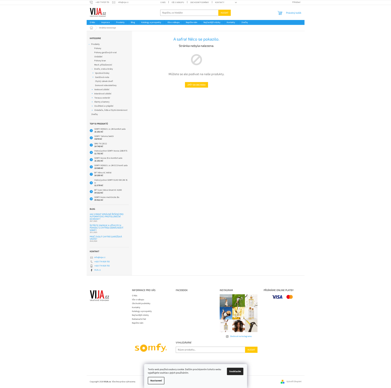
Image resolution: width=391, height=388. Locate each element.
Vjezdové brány (102, 73)
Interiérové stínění (102, 93)
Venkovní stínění (101, 89)
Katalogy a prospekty (142, 311)
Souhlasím (235, 371)
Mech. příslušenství (103, 64)
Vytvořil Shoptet (294, 381)
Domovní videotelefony (106, 85)
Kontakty (219, 2)
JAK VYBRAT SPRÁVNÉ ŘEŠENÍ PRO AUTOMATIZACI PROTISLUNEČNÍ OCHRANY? (106, 216)
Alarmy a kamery (102, 101)
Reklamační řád (139, 319)
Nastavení (156, 380)
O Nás (162, 2)
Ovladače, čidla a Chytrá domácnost (110, 110)
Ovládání (98, 56)
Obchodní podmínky (199, 2)
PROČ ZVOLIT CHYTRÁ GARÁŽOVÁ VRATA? (106, 237)
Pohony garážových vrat (105, 52)
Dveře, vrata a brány (103, 69)
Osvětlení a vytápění (103, 106)
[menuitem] (92, 22)
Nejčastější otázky (140, 315)
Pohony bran (100, 60)
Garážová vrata (102, 77)
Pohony (97, 48)
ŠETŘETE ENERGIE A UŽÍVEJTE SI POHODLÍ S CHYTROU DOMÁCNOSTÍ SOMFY (106, 227)
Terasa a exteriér (102, 97)
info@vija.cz (99, 257)
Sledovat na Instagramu (241, 336)
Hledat (224, 12)
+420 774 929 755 (102, 261)
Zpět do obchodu (196, 84)
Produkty (95, 44)
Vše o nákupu (178, 2)
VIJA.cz (97, 270)
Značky (94, 114)
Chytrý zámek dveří (104, 81)
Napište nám (137, 323)
